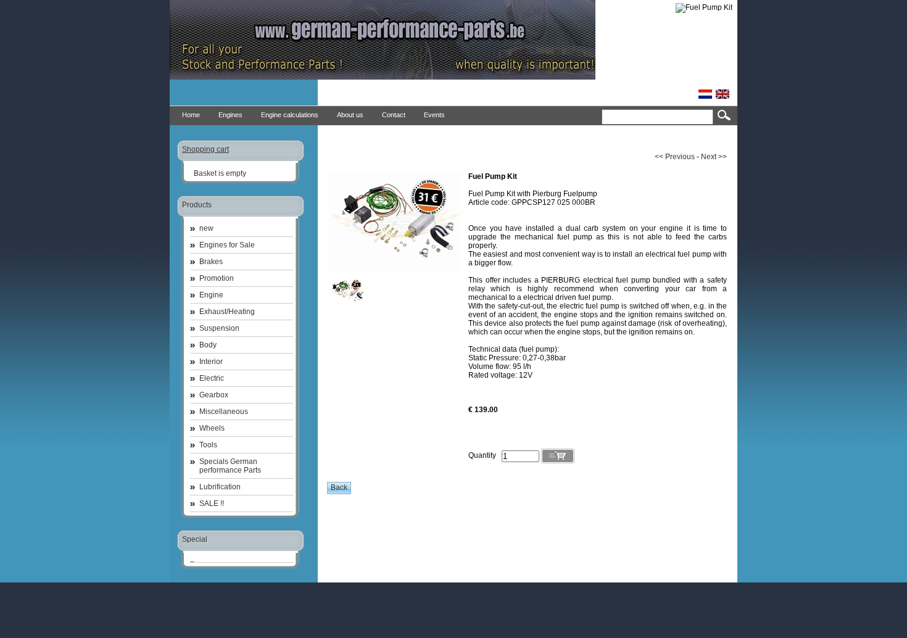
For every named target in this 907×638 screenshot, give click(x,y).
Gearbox (213, 395)
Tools (208, 445)
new (206, 228)
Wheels (212, 428)
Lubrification (220, 487)
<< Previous (675, 156)
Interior (211, 361)
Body (208, 345)
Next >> (714, 156)
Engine (211, 295)
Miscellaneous (223, 411)
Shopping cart (205, 149)
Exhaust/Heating (227, 311)
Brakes (211, 261)
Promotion (216, 278)
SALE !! (211, 503)
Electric (211, 378)
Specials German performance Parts (230, 465)
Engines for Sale (227, 245)
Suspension (219, 328)
